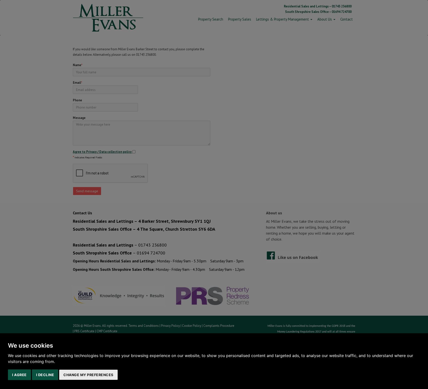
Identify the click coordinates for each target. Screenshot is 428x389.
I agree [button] (19, 375)
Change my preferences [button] (88, 375)
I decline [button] (45, 375)
